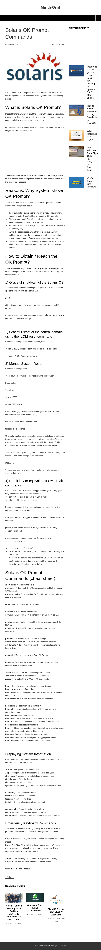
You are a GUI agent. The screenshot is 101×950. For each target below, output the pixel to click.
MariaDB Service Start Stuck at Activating (56, 912)
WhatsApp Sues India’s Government (35, 908)
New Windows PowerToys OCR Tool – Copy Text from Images (92, 158)
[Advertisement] (35, 154)
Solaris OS (51, 114)
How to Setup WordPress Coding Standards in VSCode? (92, 114)
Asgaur (27, 869)
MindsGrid (50, 7)
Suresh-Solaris (15, 869)
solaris (10, 877)
